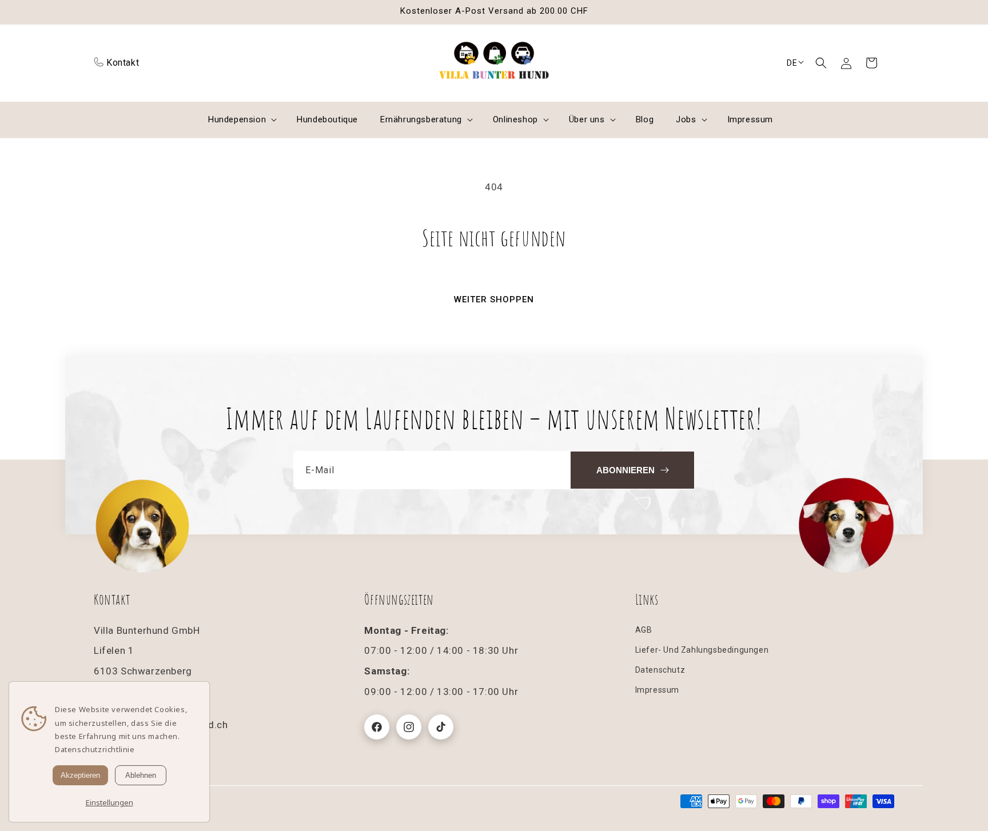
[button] (821, 62)
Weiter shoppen (494, 299)
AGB (643, 629)
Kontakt (122, 62)
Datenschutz (660, 669)
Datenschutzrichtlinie (95, 749)
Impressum (657, 689)
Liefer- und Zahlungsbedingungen (702, 649)
